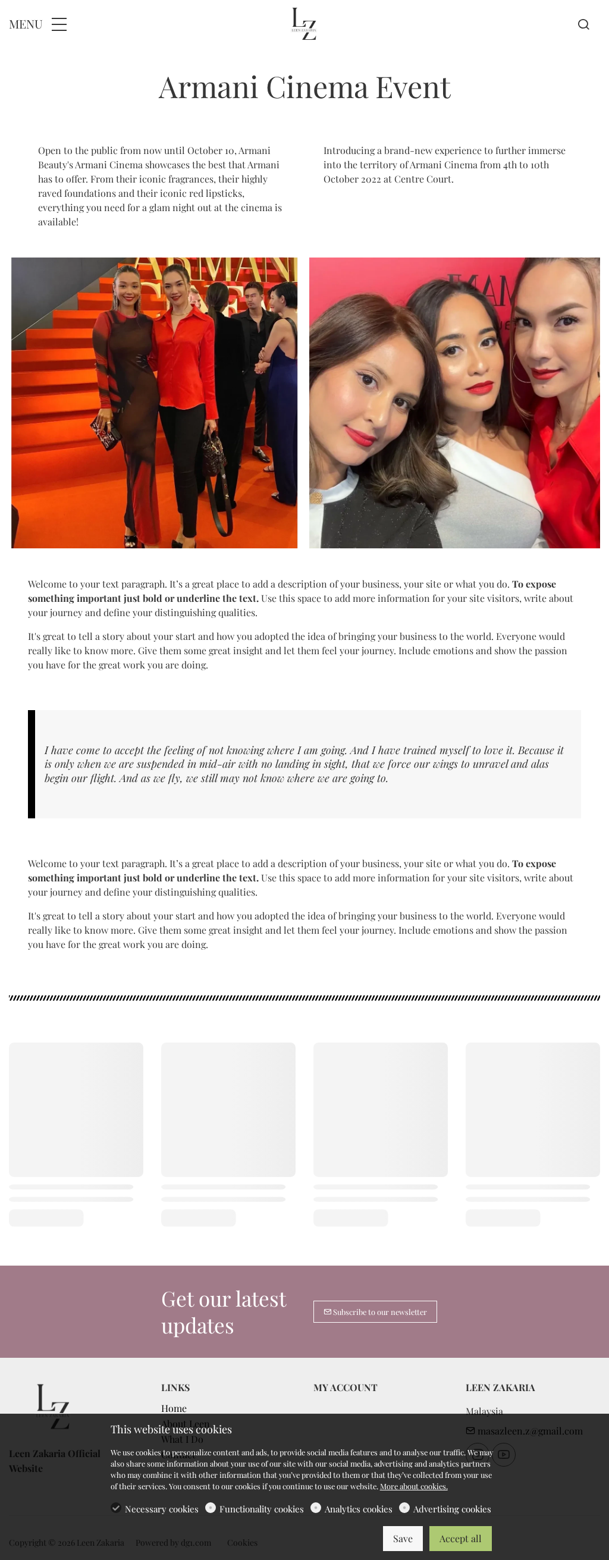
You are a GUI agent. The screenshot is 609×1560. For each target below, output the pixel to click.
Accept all (461, 1538)
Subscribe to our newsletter (379, 1312)
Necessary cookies (162, 1509)
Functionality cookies (261, 1509)
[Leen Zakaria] (304, 22)
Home (174, 1408)
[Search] (583, 24)
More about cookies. (414, 1486)
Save (403, 1538)
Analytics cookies (359, 1509)
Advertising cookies (452, 1509)
